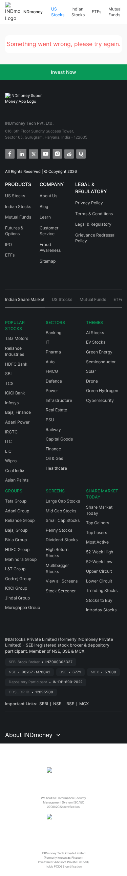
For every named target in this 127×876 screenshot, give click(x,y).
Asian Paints (16, 480)
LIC (8, 451)
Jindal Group (17, 597)
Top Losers (96, 532)
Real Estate (56, 409)
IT (47, 342)
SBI (8, 373)
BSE (70, 703)
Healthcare (56, 468)
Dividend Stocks (62, 539)
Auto (50, 361)
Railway (53, 429)
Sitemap (48, 261)
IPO (8, 244)
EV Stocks (95, 342)
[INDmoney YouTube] (45, 153)
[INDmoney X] (33, 153)
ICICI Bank (15, 392)
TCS (9, 383)
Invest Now (63, 72)
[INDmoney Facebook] (9, 153)
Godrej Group (18, 578)
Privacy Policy (89, 202)
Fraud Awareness (50, 247)
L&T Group (15, 568)
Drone (92, 381)
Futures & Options (14, 231)
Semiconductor (101, 361)
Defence (54, 381)
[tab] (25, 302)
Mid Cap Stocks (61, 510)
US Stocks (57, 12)
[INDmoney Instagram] (56, 153)
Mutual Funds (115, 12)
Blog (44, 206)
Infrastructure (59, 400)
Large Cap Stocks (63, 501)
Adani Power (17, 422)
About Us (48, 195)
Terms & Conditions (94, 213)
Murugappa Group (22, 607)
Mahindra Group (21, 559)
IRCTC (11, 431)
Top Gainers (97, 522)
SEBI (43, 703)
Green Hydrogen (102, 390)
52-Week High (99, 551)
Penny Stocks (59, 530)
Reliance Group (20, 520)
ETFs (96, 11)
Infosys (12, 402)
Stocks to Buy (99, 600)
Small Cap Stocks (63, 520)
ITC (8, 441)
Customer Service (49, 231)
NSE (57, 703)
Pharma (53, 351)
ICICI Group (16, 588)
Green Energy (99, 351)
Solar (91, 371)
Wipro (11, 460)
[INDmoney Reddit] (68, 153)
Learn (45, 217)
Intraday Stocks (101, 609)
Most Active (97, 542)
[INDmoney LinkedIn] (21, 153)
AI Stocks (95, 332)
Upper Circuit (99, 571)
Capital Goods (59, 439)
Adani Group (17, 510)
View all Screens (62, 581)
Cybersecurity (100, 400)
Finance (53, 448)
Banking (53, 332)
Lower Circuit (99, 581)
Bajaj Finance (18, 412)
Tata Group (15, 501)
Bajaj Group (16, 530)
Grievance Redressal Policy (95, 238)
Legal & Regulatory (93, 224)
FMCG (52, 371)
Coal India (14, 470)
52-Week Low (99, 561)
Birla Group (16, 539)
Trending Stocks (102, 590)
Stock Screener (61, 590)
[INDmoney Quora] (80, 153)
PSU (50, 419)
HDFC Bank (16, 364)
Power (52, 390)
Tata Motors (16, 338)
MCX (84, 703)
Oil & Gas (54, 458)
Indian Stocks (78, 12)
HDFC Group (17, 549)
